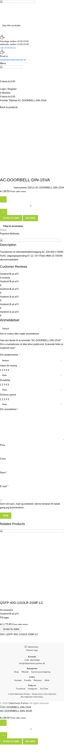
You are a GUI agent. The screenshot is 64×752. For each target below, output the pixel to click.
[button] (11, 629)
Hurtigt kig (3, 597)
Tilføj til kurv (11, 741)
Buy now (30, 741)
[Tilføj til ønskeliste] (11, 597)
